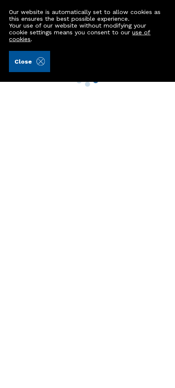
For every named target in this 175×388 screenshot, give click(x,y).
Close (23, 61)
